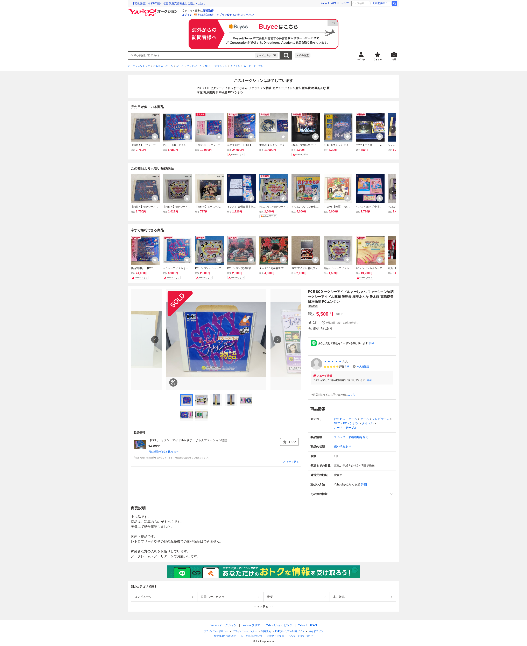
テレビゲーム (194, 66)
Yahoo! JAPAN (329, 3)
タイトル (235, 66)
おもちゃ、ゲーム (163, 66)
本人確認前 (363, 366)
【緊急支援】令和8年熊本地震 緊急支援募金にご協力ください (169, 3)
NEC (207, 66)
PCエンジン (220, 66)
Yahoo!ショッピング (279, 625)
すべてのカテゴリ (266, 55)
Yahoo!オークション (223, 625)
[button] (352, 494)
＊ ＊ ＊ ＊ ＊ (333, 361)
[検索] (394, 3)
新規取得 (208, 10)
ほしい (292, 441)
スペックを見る (290, 461)
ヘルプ (345, 3)
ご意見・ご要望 (275, 635)
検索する (286, 55)
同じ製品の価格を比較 (164, 451)
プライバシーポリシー (216, 631)
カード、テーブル (253, 66)
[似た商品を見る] (173, 382)
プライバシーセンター (244, 631)
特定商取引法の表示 (225, 635)
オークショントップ (139, 66)
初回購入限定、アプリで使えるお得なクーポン (226, 14)
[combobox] (191, 55)
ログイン (187, 14)
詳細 (371, 343)
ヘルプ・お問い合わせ (300, 635)
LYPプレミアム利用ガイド (289, 631)
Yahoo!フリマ (251, 625)
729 (347, 366)
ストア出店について (251, 635)
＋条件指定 (302, 55)
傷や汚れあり (342, 446)
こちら (351, 394)
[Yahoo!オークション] (154, 10)
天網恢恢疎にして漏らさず (382, 3)
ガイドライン (316, 631)
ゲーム (180, 66)
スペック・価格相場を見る (351, 437)
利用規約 (266, 631)
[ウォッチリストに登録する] (155, 136)
